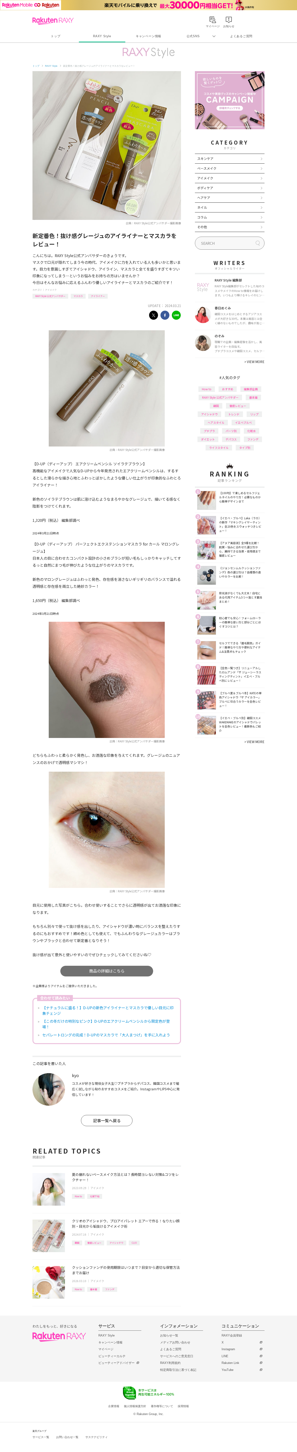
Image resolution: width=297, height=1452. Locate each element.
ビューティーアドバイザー (116, 1363)
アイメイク (51, 289)
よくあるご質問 (241, 36)
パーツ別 (231, 431)
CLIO (134, 1242)
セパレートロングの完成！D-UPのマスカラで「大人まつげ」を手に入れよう (106, 1035)
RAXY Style (102, 36)
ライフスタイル (219, 448)
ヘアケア (203, 197)
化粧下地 (94, 1196)
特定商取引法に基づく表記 (178, 1370)
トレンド (233, 414)
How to (78, 1196)
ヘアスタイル (216, 422)
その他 (202, 227)
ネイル (202, 207)
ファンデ (109, 1289)
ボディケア (205, 187)
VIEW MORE (254, 361)
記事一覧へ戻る (107, 1120)
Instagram (228, 1349)
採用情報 (183, 1406)
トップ (55, 36)
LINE (225, 1356)
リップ (254, 414)
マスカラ (78, 296)
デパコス (231, 439)
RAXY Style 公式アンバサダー (50, 296)
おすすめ (227, 389)
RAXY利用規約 (170, 1363)
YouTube (227, 1370)
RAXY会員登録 (232, 1335)
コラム (202, 217)
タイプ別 (244, 448)
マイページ (105, 1349)
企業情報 (113, 1406)
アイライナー (98, 296)
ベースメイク (206, 168)
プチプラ (209, 431)
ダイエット (208, 439)
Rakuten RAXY (53, 21)
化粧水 (251, 431)
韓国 (77, 1242)
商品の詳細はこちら (107, 971)
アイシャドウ (116, 1242)
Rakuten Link (230, 1363)
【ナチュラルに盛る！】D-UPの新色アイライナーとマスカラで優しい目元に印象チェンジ (108, 1010)
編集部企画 (251, 389)
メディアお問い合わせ (175, 1342)
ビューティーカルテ (112, 1356)
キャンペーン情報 (148, 36)
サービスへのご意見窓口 (176, 1356)
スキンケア (205, 158)
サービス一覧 (40, 1437)
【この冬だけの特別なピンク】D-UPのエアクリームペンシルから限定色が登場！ (106, 1023)
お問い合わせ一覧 (67, 1437)
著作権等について (162, 1406)
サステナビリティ (96, 1437)
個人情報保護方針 (135, 1406)
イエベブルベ (243, 422)
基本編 (93, 1289)
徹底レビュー (94, 1242)
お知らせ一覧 (169, 1335)
